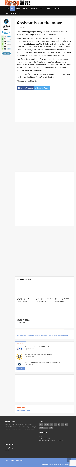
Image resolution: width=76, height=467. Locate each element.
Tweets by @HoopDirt (23, 410)
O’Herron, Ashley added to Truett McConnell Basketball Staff (44, 300)
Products (33, 8)
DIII (66, 425)
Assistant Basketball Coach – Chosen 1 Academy (38, 355)
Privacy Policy (9, 448)
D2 (51, 425)
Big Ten (47, 425)
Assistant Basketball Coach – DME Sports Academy (39, 347)
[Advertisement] (56, 3)
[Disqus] (44, 198)
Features (25, 8)
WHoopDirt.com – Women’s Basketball (51, 440)
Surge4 (51, 465)
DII (62, 425)
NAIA (46, 428)
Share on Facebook (26, 88)
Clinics (47, 8)
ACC (41, 425)
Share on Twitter (43, 88)
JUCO (41, 428)
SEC (51, 428)
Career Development (13, 13)
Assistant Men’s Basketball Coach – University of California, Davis (43, 362)
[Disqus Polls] (44, 147)
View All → (20, 369)
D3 (55, 425)
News (18, 8)
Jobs (41, 8)
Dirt (12, 8)
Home (7, 8)
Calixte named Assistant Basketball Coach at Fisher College (63, 300)
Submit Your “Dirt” (44, 438)
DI (59, 425)
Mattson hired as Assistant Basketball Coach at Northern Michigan (23, 321)
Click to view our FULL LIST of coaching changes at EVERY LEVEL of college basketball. (42, 335)
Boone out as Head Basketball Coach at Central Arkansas (23, 300)
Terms (7, 450)
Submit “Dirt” (56, 8)
